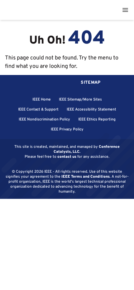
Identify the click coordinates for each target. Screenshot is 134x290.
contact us (66, 156)
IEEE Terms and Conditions (85, 176)
